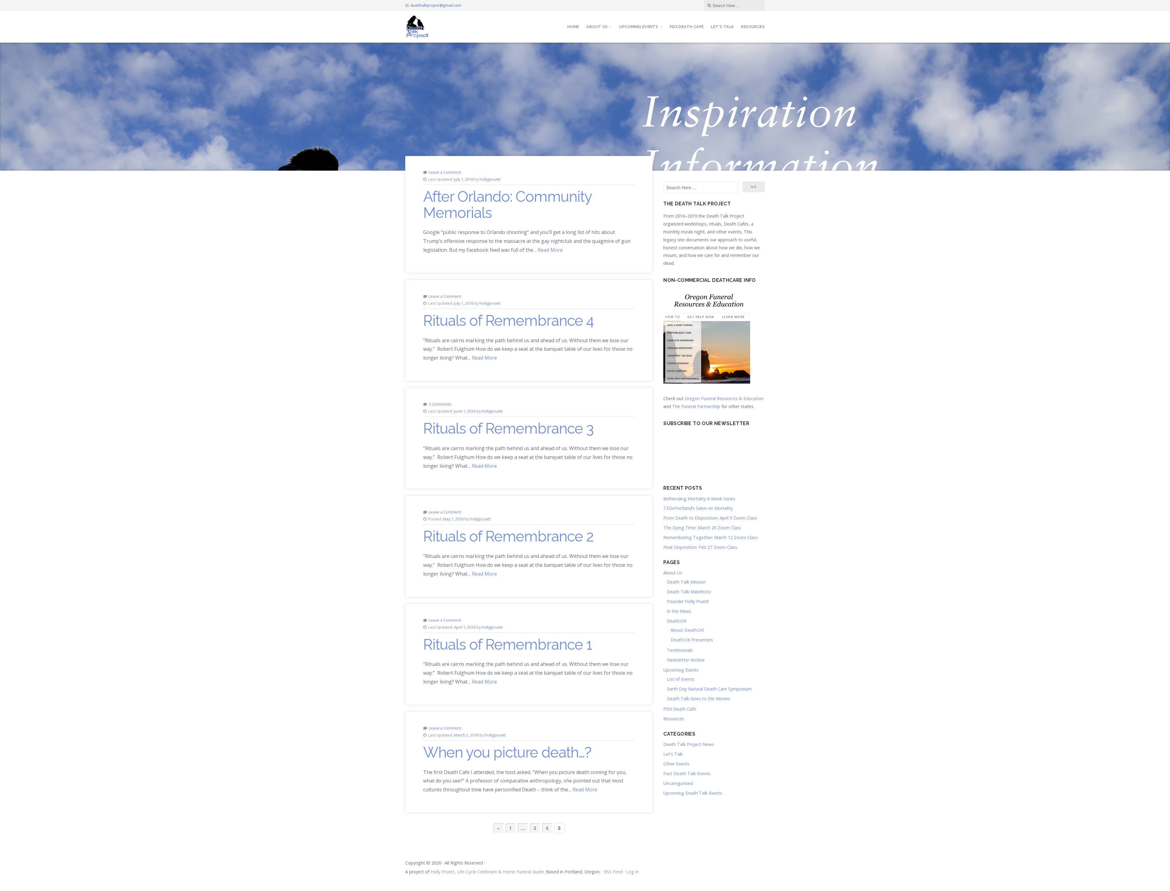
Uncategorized (678, 783)
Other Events (676, 764)
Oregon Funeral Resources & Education (724, 398)
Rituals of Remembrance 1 (507, 644)
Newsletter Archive (686, 660)
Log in (632, 872)
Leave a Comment (445, 172)
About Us (597, 26)
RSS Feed (613, 872)
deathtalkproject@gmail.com (435, 5)
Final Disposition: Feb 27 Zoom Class (700, 547)
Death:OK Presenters (692, 640)
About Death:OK (687, 630)
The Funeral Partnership (696, 406)
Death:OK (676, 621)
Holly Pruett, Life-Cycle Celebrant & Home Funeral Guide (487, 872)
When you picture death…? (507, 752)
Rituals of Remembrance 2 (508, 536)
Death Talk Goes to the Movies (698, 698)
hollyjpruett (490, 179)
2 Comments (440, 404)
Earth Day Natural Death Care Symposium (709, 689)
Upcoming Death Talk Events (692, 793)
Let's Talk (673, 754)
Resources (753, 26)
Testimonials (680, 650)
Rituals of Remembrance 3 (508, 428)
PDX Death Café (687, 26)
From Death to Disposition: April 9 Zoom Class (710, 518)
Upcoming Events (638, 26)
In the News (679, 611)
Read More (550, 250)
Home (573, 26)
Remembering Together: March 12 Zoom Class (710, 537)
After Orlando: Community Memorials (507, 204)
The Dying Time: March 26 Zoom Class (702, 528)
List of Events (680, 679)
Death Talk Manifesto (689, 592)
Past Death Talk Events (687, 773)
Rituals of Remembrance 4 (508, 320)
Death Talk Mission (686, 582)
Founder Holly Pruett (688, 601)
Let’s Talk (722, 26)
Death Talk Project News (688, 744)
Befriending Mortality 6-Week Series (699, 499)
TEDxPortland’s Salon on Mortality (698, 508)
